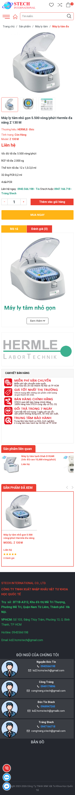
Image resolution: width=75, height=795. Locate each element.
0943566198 (48, 666)
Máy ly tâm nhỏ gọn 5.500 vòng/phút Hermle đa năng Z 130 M (18, 538)
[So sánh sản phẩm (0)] (60, 6)
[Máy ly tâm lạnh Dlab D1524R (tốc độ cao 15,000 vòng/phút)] (10, 464)
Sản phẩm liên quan (17, 449)
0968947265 (48, 706)
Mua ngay (37, 215)
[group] (37, 63)
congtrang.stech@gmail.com (48, 690)
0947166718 (48, 726)
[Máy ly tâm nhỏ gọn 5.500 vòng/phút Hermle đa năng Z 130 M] (19, 512)
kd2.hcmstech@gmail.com (48, 670)
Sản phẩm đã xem (18, 488)
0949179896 (48, 686)
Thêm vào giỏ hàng (52, 202)
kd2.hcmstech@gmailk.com (48, 710)
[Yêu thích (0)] (51, 6)
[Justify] (69, 16)
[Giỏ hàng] (68, 6)
